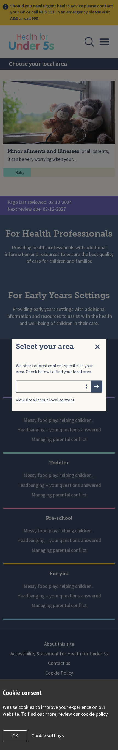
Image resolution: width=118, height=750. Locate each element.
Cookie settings (48, 735)
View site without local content (45, 400)
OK (15, 735)
